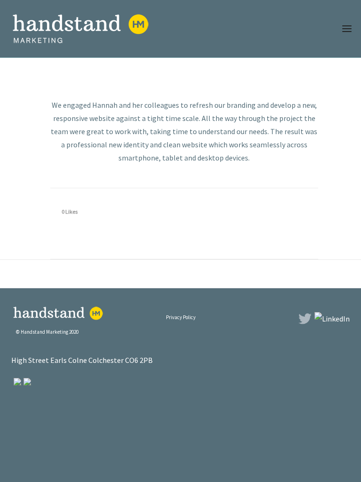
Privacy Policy (181, 317)
